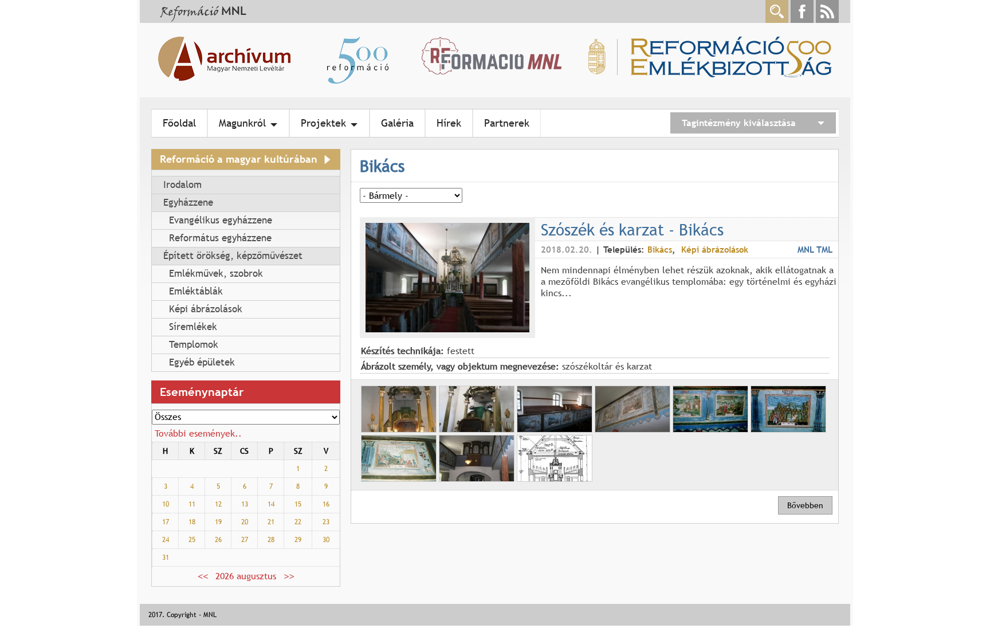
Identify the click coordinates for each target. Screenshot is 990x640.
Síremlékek (193, 326)
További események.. (198, 433)
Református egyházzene (220, 238)
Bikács (659, 249)
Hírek (449, 122)
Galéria (397, 122)
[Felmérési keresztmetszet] (555, 478)
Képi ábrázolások (205, 309)
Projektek (323, 122)
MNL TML (815, 249)
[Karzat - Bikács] (555, 429)
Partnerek (506, 122)
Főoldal (179, 122)
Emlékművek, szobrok (216, 273)
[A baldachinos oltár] (399, 429)
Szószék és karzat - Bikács (632, 229)
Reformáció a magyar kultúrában (238, 159)
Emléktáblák (196, 291)
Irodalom (182, 184)
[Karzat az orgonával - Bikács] (477, 478)
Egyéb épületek (202, 362)
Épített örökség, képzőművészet (232, 255)
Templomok (193, 344)
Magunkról (242, 122)
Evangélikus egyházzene (220, 220)
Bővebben (805, 505)
